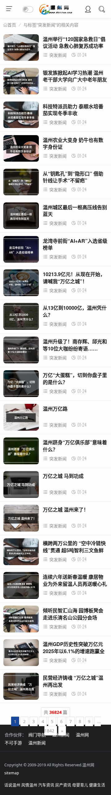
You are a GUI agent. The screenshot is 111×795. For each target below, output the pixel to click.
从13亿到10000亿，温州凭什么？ (75, 311)
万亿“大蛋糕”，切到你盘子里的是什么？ (75, 378)
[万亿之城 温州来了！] (21, 520)
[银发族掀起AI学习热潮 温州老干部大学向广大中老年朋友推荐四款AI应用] (21, 83)
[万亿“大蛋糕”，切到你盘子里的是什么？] (21, 385)
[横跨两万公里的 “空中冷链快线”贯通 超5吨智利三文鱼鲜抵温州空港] (21, 553)
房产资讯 (63, 785)
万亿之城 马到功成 (63, 475)
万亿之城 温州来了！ (65, 509)
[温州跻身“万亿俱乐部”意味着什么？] (21, 452)
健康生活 (97, 785)
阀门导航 (37, 735)
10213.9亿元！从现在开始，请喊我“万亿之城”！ (74, 277)
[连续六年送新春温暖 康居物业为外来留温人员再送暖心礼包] (21, 587)
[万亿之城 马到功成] (21, 486)
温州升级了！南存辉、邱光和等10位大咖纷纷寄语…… (75, 345)
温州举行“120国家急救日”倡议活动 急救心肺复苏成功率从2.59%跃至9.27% (74, 45)
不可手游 (13, 743)
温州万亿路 (55, 408)
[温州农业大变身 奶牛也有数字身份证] (21, 150)
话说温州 (12, 785)
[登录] (88, 10)
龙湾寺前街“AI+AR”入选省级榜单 (75, 244)
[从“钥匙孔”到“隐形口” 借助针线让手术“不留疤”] (21, 184)
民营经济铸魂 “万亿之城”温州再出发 (73, 681)
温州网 (82, 735)
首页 (11, 25)
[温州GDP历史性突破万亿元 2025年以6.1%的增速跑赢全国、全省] (21, 654)
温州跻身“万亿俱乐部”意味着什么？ (75, 446)
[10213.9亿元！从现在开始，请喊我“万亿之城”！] (21, 284)
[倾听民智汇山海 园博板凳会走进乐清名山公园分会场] (21, 621)
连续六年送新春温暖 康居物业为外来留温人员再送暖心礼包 (75, 583)
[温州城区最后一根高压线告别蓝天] (21, 217)
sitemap (11, 773)
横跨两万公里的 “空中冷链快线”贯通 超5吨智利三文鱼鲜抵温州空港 (74, 550)
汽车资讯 (46, 785)
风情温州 (29, 785)
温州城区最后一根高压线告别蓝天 (75, 210)
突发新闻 (58, 55)
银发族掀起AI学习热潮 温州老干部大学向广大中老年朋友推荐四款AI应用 (75, 79)
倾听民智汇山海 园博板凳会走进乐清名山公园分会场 (73, 614)
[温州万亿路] (21, 419)
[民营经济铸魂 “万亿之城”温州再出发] (21, 688)
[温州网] (55, 13)
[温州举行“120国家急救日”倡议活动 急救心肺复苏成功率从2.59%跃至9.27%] (21, 49)
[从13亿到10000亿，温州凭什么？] (21, 318)
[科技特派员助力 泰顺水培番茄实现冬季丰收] (21, 116)
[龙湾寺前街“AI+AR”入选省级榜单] (21, 251)
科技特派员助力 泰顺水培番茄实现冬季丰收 (73, 110)
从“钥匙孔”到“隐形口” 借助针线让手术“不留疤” (73, 177)
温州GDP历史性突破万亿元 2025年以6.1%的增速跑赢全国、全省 (74, 650)
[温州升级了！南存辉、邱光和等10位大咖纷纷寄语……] (21, 351)
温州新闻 (60, 735)
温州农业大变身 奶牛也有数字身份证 (73, 143)
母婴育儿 (80, 785)
